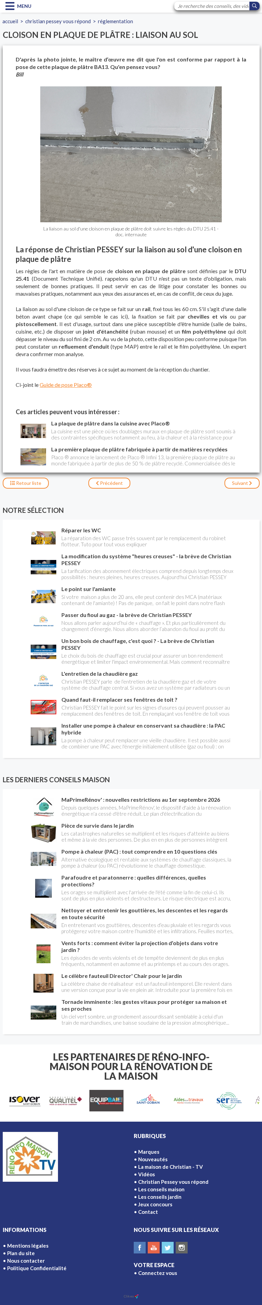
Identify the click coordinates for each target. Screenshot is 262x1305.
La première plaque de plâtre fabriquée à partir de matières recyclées (139, 449)
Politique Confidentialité (37, 1268)
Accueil (10, 21)
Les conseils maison (161, 1189)
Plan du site (21, 1253)
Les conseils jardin (159, 1197)
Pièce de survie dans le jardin (97, 825)
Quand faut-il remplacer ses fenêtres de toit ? (119, 699)
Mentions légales (27, 1246)
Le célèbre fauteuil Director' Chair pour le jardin (121, 975)
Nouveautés (153, 1159)
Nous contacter (26, 1261)
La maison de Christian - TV (170, 1167)
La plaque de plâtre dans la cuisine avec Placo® (110, 423)
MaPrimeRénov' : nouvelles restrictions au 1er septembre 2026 (140, 799)
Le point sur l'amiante (88, 589)
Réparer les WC (81, 530)
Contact (148, 1212)
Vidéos (146, 1174)
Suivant (240, 483)
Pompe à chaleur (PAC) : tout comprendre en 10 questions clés (139, 851)
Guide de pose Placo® (66, 384)
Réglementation (115, 21)
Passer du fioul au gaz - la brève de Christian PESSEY (126, 615)
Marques (148, 1152)
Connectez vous (157, 1273)
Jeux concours (155, 1204)
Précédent (111, 483)
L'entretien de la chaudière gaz (99, 673)
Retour (28, 483)
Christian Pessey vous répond (58, 21)
